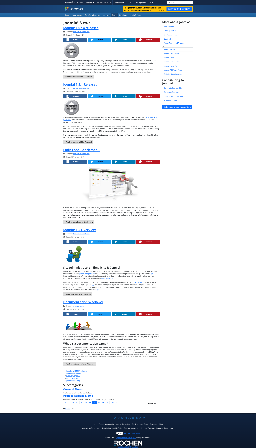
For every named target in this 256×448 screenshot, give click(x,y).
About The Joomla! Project (174, 43)
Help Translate (149, 428)
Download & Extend (85, 2)
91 (73, 402)
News (114, 15)
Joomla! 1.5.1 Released (80, 84)
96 (94, 402)
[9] (152, 273)
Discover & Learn (103, 2)
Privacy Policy (106, 428)
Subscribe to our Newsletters (177, 107)
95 (90, 402)
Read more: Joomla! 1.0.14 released (79, 77)
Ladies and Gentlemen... (81, 150)
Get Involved (168, 39)
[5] (93, 285)
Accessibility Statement (90, 428)
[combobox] (180, 2)
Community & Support (122, 2)
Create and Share (170, 35)
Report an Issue (162, 428)
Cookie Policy (117, 428)
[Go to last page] (120, 402)
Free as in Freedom (73, 373)
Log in (172, 428)
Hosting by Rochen (128, 447)
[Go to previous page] (69, 402)
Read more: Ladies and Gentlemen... (79, 222)
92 (77, 402)
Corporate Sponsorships (173, 88)
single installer (137, 282)
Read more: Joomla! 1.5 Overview (78, 294)
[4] (98, 289)
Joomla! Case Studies (172, 54)
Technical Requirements (173, 74)
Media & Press (135, 15)
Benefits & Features (92, 15)
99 (107, 402)
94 (86, 402)
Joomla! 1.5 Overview (79, 230)
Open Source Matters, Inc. (126, 438)
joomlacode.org (107, 278)
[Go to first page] (65, 402)
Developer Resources (143, 2)
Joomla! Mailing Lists (171, 62)
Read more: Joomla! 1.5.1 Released (79, 142)
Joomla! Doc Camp (73, 380)
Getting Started (170, 31)
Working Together (73, 376)
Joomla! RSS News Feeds (173, 70)
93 (81, 402)
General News (78, 306)
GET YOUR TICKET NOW (179, 9)
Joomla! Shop (169, 58)
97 (99, 402)
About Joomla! (77, 15)
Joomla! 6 (106, 15)
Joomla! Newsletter (171, 66)
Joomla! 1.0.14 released (80, 28)
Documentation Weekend (83, 302)
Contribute (123, 15)
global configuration (87, 273)
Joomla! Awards (170, 49)
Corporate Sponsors (171, 92)
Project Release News (81, 32)
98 (103, 402)
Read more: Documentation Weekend (80, 364)
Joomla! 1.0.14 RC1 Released (76, 371)
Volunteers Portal (170, 100)
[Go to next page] (116, 402)
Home (66, 15)
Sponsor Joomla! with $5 (133, 428)
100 (112, 402)
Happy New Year (72, 378)
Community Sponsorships (174, 96)
